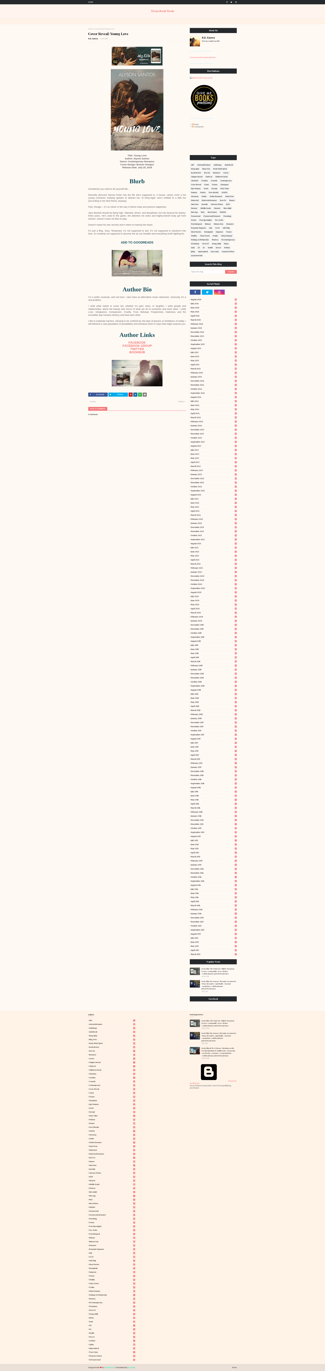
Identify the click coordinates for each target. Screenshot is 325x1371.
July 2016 (213, 792)
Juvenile (205, 204)
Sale (210, 228)
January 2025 (214, 377)
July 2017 (214, 743)
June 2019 (214, 649)
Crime (206, 185)
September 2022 (214, 491)
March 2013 (214, 954)
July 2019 (214, 645)
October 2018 (214, 682)
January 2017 (214, 767)
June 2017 (214, 747)
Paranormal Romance (212, 216)
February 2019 (214, 666)
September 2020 (214, 588)
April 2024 (214, 413)
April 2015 (213, 853)
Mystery (217, 208)
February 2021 (214, 568)
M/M (228, 204)
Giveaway (194, 196)
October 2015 (214, 828)
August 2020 (214, 592)
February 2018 (214, 714)
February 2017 (213, 763)
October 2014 (213, 877)
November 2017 (214, 727)
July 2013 (214, 938)
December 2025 (214, 332)
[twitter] (231, 2)
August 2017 (214, 739)
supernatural (203, 252)
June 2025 (214, 356)
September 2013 (214, 930)
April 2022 (214, 511)
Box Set (207, 173)
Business (216, 173)
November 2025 (214, 336)
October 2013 (214, 926)
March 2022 (214, 515)
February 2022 (214, 519)
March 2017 (214, 759)
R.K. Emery (93, 39)
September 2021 (214, 539)
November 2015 (214, 824)
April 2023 (214, 462)
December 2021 (214, 527)
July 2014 (214, 889)
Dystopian (224, 185)
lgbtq (193, 252)
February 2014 (214, 910)
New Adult (227, 208)
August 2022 (214, 495)
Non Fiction (212, 212)
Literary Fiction (217, 204)
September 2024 (214, 393)
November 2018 (214, 678)
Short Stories (196, 232)
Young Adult (216, 244)
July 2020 (214, 596)
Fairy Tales (224, 188)
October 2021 (214, 535)
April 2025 (214, 365)
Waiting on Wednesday (200, 240)
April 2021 (214, 560)
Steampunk (208, 232)
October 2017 (214, 731)
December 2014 (214, 869)
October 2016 (214, 779)
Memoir (194, 208)
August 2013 (214, 934)
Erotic (206, 188)
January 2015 (213, 865)
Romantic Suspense (198, 228)
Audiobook (229, 165)
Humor (232, 200)
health (210, 248)
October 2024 (214, 389)
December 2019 (214, 625)
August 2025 (214, 348)
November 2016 (214, 775)
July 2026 (214, 304)
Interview (194, 204)
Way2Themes (109, 1367)
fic (204, 248)
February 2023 (214, 470)
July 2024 (214, 401)
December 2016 (214, 771)
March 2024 (214, 417)
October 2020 (214, 584)
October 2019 (214, 633)
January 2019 (214, 670)
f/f (199, 248)
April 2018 (214, 706)
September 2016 (214, 783)
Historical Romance (209, 200)
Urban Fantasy (226, 236)
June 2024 (214, 405)
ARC (192, 165)
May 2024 (214, 409)
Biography (195, 169)
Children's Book (221, 177)
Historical (195, 200)
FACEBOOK (137, 342)
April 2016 (214, 804)
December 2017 (214, 722)
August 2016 (214, 788)
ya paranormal (196, 255)
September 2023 (214, 442)
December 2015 (214, 820)
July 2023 (214, 450)
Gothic (204, 196)
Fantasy (194, 192)
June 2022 (214, 503)
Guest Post (229, 196)
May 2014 (214, 897)
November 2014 (214, 873)
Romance (229, 224)
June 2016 (214, 796)
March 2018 (214, 710)
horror (218, 248)
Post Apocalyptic (205, 220)
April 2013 (214, 950)
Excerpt (214, 188)
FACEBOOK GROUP (137, 345)
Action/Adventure (203, 165)
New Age (194, 212)
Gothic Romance (216, 196)
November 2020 (214, 580)
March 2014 (214, 905)
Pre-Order (219, 220)
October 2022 (214, 487)
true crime (215, 252)
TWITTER (137, 349)
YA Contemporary (228, 240)
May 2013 (214, 946)
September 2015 (214, 832)
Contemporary (226, 181)
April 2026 (214, 316)
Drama (214, 185)
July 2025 (214, 352)
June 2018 (214, 698)
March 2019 (214, 661)
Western (215, 240)
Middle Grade (205, 208)
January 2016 (213, 816)
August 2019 (214, 641)
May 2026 (214, 312)
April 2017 (214, 755)
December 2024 (214, 381)
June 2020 (214, 600)
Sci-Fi (217, 228)
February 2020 (214, 617)
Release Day (218, 224)
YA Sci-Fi (205, 244)
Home (90, 2)
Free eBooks (213, 192)
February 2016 (214, 812)
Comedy (214, 181)
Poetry (193, 220)
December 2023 (214, 430)
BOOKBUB (137, 352)
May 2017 (214, 751)
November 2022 (214, 483)
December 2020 (214, 576)
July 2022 (214, 499)
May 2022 (214, 507)
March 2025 (214, 369)
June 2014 (214, 893)
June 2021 (214, 552)
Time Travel (204, 236)
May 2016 (213, 800)
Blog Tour (206, 169)
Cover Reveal (196, 185)
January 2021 (214, 572)
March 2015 (214, 857)
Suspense (219, 232)
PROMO (223, 212)
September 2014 (214, 881)
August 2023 (214, 446)
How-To (223, 200)
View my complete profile (211, 41)
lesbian (227, 248)
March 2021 (214, 564)
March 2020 (214, 613)
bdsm (226, 244)
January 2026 (214, 328)
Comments (198, 127)
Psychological (196, 224)
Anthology (218, 165)
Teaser (229, 232)
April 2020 (214, 609)
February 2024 (214, 422)
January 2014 (213, 914)
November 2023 (214, 434)
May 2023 (214, 458)
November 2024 (214, 385)
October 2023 (214, 438)
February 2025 (214, 373)
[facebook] (227, 2)
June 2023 (214, 454)
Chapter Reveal (196, 177)
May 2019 (214, 653)
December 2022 (214, 478)
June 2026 (214, 308)
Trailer (215, 236)
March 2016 (214, 808)
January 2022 (214, 523)
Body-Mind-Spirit (220, 169)
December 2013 (214, 918)
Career (226, 173)
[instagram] (235, 2)
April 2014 (214, 901)
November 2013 (214, 922)
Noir (203, 212)
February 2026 (214, 324)
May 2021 (214, 556)
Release (208, 224)
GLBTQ (224, 192)
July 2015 (213, 840)
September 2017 (214, 735)
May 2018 (214, 702)
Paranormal (195, 216)
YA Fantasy (195, 244)
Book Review (196, 173)
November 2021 (214, 531)
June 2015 (214, 844)
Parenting (227, 216)
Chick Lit (209, 177)
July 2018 (214, 694)
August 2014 (214, 885)
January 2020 (213, 621)
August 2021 (214, 544)
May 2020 (214, 605)
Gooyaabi (131, 1367)
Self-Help (226, 228)
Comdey (204, 181)
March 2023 (214, 466)
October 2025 (214, 340)
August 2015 (214, 836)
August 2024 (214, 397)
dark (193, 248)
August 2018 (214, 690)
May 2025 (214, 361)
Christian (194, 181)
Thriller (194, 236)
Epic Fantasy (196, 188)
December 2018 (214, 674)
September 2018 (214, 686)
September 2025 (214, 344)
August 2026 (214, 300)
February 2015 (213, 861)
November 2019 (214, 629)
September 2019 (214, 637)
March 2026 (214, 320)
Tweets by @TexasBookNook (203, 57)
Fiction (203, 192)
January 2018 (214, 718)
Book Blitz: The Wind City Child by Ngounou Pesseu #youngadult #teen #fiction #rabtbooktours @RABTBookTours (217, 971)
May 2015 (214, 849)
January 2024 (214, 426)
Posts (196, 124)
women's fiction (228, 252)
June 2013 (213, 942)
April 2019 (214, 657)
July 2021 (214, 548)
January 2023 (214, 474)
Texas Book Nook (162, 11)
